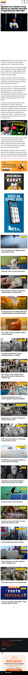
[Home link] (4, 1)
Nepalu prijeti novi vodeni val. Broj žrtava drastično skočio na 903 (13, 419)
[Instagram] (4, 649)
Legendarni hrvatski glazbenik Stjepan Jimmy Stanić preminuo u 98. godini (12, 481)
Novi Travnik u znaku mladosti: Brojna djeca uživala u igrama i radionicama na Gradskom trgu (12, 376)
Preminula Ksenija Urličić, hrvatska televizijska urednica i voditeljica (11, 354)
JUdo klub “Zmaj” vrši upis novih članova (13, 271)
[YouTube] (2, 649)
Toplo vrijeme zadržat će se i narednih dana (14, 582)
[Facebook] (5, 649)
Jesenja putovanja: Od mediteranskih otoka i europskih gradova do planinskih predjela (14, 312)
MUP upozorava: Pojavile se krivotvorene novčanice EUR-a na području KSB (13, 291)
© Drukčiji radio (6, 640)
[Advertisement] (14, 45)
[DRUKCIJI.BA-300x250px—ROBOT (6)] (14, 189)
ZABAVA (4, 4)
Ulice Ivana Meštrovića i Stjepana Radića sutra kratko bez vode (13, 251)
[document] (14, 663)
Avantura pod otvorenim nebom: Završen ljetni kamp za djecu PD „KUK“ (13, 522)
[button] (14, 653)
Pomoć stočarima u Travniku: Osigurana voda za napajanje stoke (13, 562)
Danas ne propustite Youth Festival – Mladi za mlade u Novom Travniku (13, 602)
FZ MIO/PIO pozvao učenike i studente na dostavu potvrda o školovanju (13, 460)
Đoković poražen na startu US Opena (12, 502)
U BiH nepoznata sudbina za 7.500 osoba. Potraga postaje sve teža (13, 439)
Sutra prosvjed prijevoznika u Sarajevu (12, 542)
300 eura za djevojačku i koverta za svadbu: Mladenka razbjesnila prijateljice (13, 398)
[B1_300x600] (14, 232)
